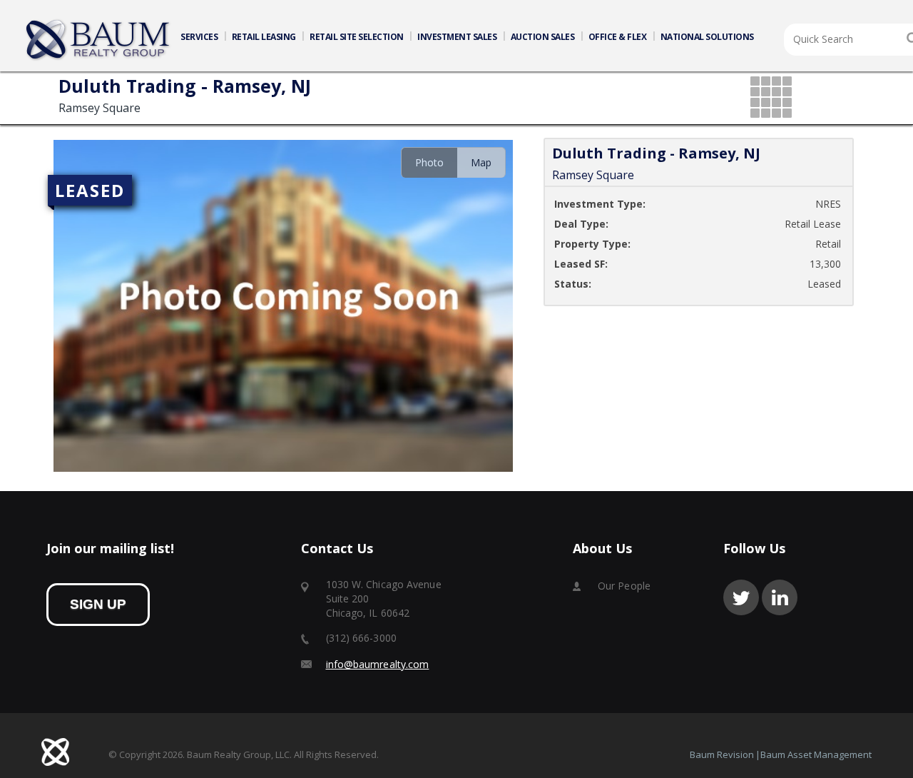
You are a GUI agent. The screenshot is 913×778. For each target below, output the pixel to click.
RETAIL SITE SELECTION (357, 37)
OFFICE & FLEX (617, 37)
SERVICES (199, 37)
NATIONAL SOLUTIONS (707, 37)
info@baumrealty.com (377, 664)
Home (98, 40)
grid (772, 98)
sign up (98, 604)
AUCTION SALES (543, 37)
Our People (624, 585)
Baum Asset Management (816, 754)
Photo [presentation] (429, 162)
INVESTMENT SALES (456, 37)
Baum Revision (722, 754)
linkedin (779, 597)
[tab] (429, 162)
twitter (741, 597)
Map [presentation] (481, 162)
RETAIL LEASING (264, 37)
